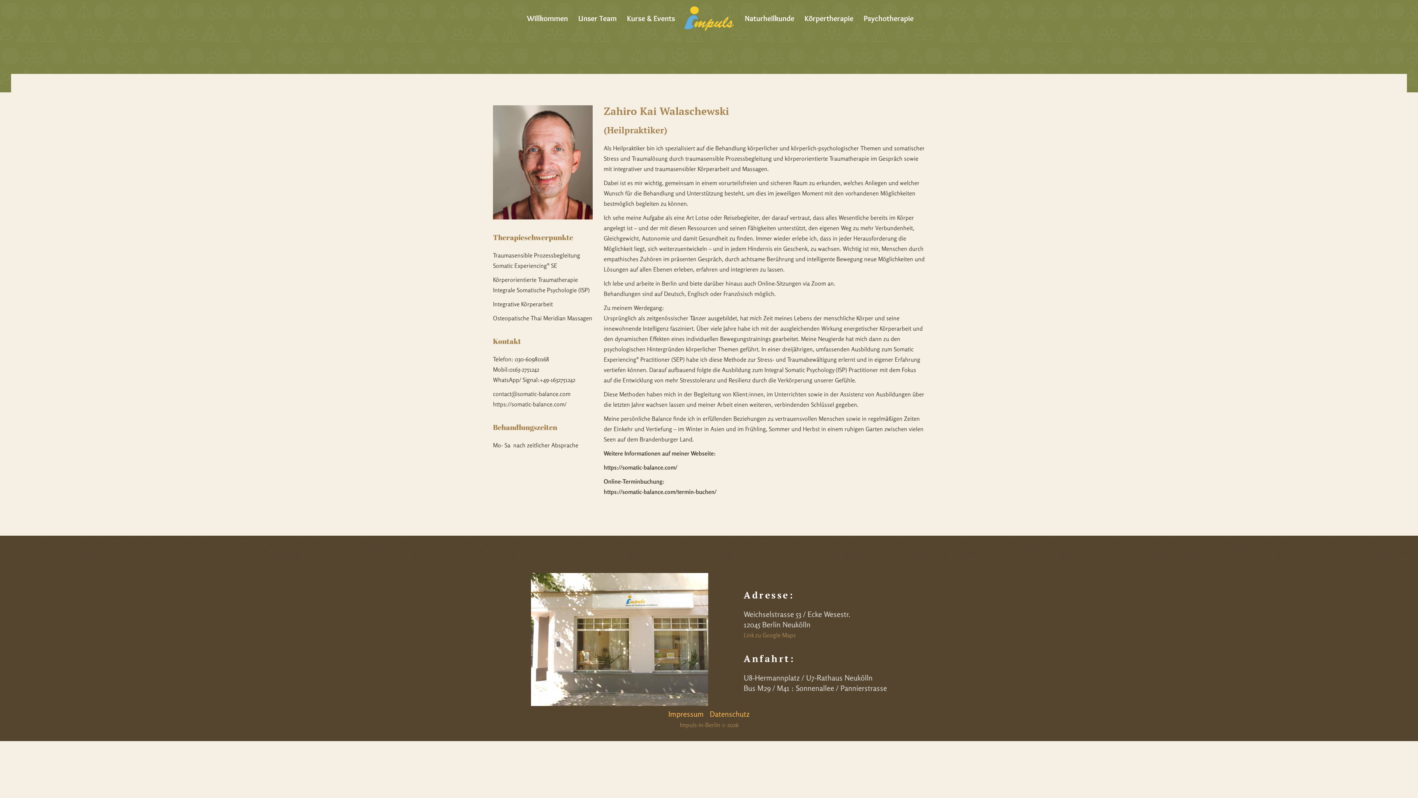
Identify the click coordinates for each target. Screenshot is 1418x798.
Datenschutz (730, 714)
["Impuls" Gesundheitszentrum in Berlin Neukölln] (709, 18)
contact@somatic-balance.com (532, 394)
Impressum (686, 714)
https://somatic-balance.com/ (529, 404)
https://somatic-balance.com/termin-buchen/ (660, 491)
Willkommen (547, 18)
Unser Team (597, 18)
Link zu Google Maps (770, 635)
